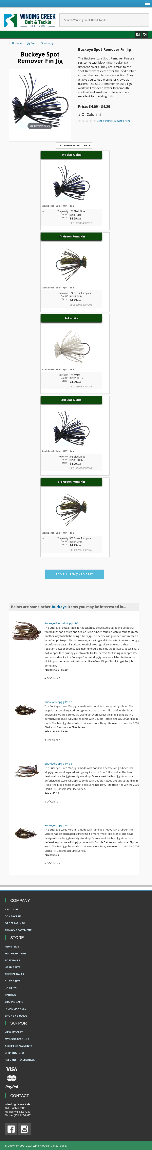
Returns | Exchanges (20, 1059)
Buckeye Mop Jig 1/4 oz (58, 763)
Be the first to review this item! (113, 120)
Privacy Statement (18, 930)
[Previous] (17, 100)
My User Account (17, 1039)
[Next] (63, 100)
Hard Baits (12, 967)
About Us (11, 909)
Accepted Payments (18, 1046)
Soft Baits (12, 960)
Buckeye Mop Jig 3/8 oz (58, 702)
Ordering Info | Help (74, 145)
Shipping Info (14, 1053)
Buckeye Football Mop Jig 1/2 (61, 623)
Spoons (10, 995)
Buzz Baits (12, 981)
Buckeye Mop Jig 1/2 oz (58, 825)
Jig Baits (32, 43)
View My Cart (14, 1032)
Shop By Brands (16, 1015)
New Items (12, 946)
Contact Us (13, 916)
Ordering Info (15, 923)
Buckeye (17, 43)
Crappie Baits (14, 1002)
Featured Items (16, 953)
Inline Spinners (15, 1009)
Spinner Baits (14, 974)
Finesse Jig (47, 43)
